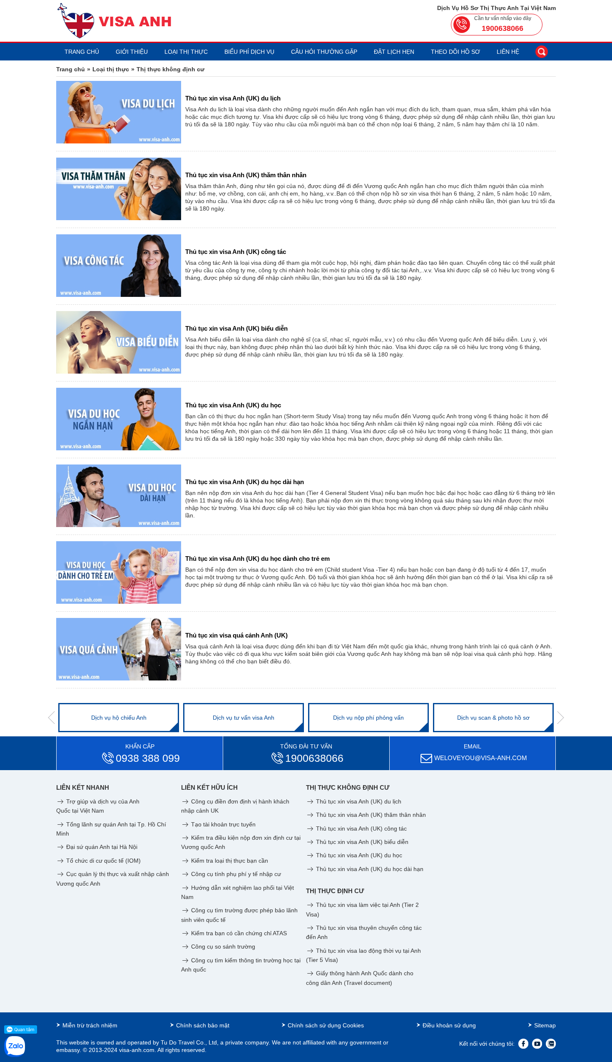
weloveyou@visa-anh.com (480, 757)
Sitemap (545, 1025)
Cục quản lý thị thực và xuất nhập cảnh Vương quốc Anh (112, 878)
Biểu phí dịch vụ (249, 51)
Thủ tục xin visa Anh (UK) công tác (360, 828)
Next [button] (560, 717)
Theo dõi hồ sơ (455, 51)
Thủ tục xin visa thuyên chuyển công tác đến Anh (364, 932)
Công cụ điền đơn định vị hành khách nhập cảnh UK (235, 806)
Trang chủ (82, 51)
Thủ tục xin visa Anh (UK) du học (358, 855)
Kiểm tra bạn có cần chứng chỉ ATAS (238, 933)
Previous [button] (51, 717)
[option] (118, 717)
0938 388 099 (148, 758)
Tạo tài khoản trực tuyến (222, 824)
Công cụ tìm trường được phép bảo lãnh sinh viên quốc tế (239, 915)
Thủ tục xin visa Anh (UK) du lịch (357, 801)
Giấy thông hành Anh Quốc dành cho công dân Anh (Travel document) (359, 978)
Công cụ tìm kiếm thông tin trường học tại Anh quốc (241, 965)
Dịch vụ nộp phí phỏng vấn (368, 717)
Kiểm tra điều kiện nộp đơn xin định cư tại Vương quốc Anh (241, 842)
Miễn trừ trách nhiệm (89, 1025)
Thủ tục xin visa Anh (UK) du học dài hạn (368, 869)
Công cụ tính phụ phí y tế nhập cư (235, 874)
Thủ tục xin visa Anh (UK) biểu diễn (361, 842)
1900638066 (502, 28)
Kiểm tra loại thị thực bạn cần (228, 860)
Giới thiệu (132, 51)
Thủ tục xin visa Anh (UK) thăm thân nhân (370, 814)
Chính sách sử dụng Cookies (326, 1025)
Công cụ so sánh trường (222, 946)
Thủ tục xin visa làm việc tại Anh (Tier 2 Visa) (362, 909)
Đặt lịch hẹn (394, 51)
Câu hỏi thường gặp (324, 51)
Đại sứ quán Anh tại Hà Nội (101, 847)
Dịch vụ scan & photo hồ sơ (493, 717)
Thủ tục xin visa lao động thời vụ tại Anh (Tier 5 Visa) (363, 955)
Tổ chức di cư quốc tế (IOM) (103, 860)
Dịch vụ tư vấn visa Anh (243, 717)
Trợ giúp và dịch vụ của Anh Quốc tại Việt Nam (97, 806)
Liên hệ (508, 51)
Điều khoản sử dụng (449, 1025)
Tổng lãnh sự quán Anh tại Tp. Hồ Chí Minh (111, 829)
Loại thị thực (186, 51)
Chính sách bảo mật (202, 1025)
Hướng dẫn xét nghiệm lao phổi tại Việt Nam (237, 892)
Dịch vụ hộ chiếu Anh (119, 717)
